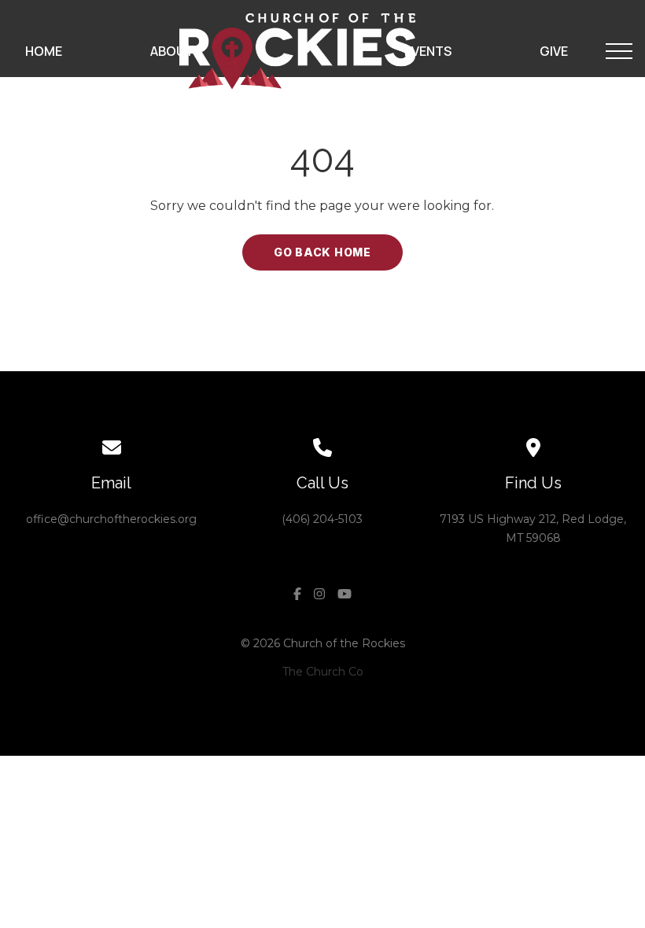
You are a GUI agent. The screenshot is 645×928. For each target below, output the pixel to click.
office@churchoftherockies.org (111, 519)
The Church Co (322, 672)
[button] (619, 51)
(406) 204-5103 (322, 519)
